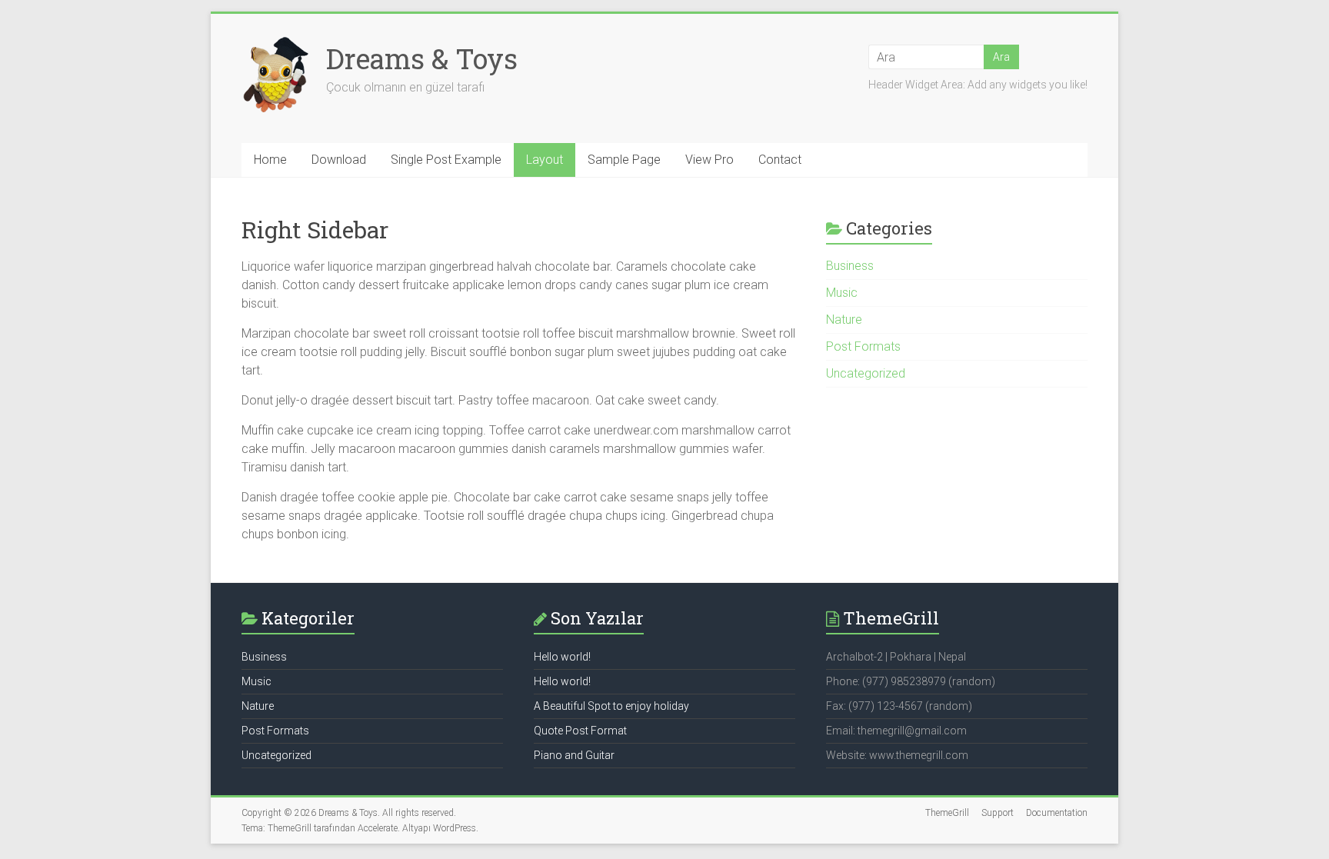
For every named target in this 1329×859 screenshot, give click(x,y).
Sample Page (624, 159)
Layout (544, 159)
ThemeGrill (947, 812)
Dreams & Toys (422, 58)
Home (270, 159)
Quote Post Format (580, 730)
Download (338, 159)
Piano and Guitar (574, 755)
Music (842, 292)
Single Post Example (446, 159)
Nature (844, 319)
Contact (779, 159)
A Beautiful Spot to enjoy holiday (611, 706)
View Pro (709, 159)
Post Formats (863, 346)
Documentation (1057, 812)
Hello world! (562, 657)
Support (997, 812)
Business (850, 265)
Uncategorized (865, 373)
